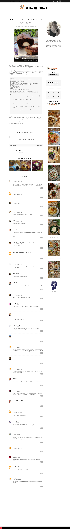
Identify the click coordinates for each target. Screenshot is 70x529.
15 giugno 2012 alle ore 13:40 (17, 181)
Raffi (14, 220)
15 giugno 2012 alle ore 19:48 (17, 304)
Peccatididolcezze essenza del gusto (22, 252)
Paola (14, 432)
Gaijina (14, 456)
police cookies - (30, 527)
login (33, 527)
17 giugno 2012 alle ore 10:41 (17, 412)
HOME (10, 1)
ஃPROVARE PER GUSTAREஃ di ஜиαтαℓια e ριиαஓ (23, 242)
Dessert (19, 139)
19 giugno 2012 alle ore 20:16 (17, 448)
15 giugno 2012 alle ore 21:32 (17, 326)
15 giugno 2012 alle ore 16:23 (17, 254)
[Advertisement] (52, 58)
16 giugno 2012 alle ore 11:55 (17, 369)
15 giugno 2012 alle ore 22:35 (17, 337)
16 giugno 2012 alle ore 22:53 (17, 391)
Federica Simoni (16, 273)
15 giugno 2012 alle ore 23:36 (17, 347)
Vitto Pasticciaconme (18, 400)
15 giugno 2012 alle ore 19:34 (17, 295)
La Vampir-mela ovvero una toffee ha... (37, 169)
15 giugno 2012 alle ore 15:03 (17, 212)
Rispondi (42, 197)
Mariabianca (16, 357)
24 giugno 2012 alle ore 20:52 (17, 467)
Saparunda (15, 378)
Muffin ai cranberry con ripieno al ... (13, 169)
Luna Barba (15, 303)
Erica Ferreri (18, 150)
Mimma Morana (16, 466)
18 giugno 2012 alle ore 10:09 (17, 422)
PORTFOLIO (32, 1)
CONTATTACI (42, 1)
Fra (13, 211)
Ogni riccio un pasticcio (15, 527)
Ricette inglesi (31, 139)
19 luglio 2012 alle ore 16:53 (17, 479)
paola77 (15, 294)
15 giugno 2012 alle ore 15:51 (17, 221)
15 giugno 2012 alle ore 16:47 (17, 274)
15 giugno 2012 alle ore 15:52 (17, 230)
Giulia (14, 263)
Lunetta (15, 421)
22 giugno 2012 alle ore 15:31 (17, 457)
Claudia (15, 65)
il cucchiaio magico (17, 325)
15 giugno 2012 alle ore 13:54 (17, 203)
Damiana (15, 282)
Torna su (59, 527)
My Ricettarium (16, 180)
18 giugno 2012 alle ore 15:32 (17, 434)
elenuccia (15, 335)
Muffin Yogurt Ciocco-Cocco (25, 169)
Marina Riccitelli (17, 410)
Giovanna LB (16, 313)
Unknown (15, 192)
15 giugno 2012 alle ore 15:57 (17, 243)
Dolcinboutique (17, 390)
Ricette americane (25, 139)
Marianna (15, 229)
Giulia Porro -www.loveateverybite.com (22, 368)
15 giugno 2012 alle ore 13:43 (17, 194)
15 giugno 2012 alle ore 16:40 (17, 264)
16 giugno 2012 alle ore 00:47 (17, 359)
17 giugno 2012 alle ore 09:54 (17, 401)
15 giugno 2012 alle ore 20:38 (17, 315)
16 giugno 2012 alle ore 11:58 (17, 379)
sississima (15, 202)
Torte (35, 139)
